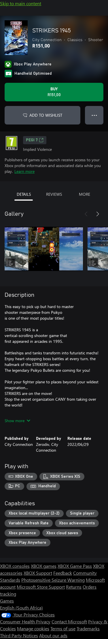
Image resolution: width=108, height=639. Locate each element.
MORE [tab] (84, 194)
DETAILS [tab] (24, 194)
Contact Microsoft (69, 621)
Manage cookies (33, 628)
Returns (74, 587)
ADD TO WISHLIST (45, 115)
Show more (14, 420)
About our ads (53, 635)
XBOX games (43, 566)
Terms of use (62, 628)
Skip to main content (20, 3)
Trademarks (88, 628)
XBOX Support (38, 573)
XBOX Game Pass (75, 566)
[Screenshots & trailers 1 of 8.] (44, 249)
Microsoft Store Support (41, 587)
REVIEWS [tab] (54, 194)
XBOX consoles (15, 566)
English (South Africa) (21, 608)
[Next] (97, 214)
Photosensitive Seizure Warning (53, 580)
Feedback (62, 573)
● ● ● (94, 115)
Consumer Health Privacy (25, 621)
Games (7, 601)
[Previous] (86, 214)
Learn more (24, 171)
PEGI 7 (32, 140)
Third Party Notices (19, 635)
